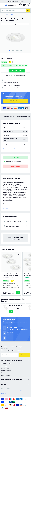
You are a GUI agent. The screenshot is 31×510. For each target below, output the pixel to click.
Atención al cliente (6, 363)
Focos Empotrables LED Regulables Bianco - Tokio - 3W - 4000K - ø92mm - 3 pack (11, 274)
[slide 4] (13, 50)
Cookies (3, 393)
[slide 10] (21, 50)
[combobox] (13, 10)
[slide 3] (12, 50)
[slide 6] (16, 50)
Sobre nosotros (5, 375)
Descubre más (14, 100)
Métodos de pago (6, 370)
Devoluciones (5, 368)
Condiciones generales (7, 391)
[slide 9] (20, 50)
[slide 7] (17, 50)
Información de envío (6, 366)
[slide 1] (9, 50)
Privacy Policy (19, 391)
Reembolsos (4, 373)
